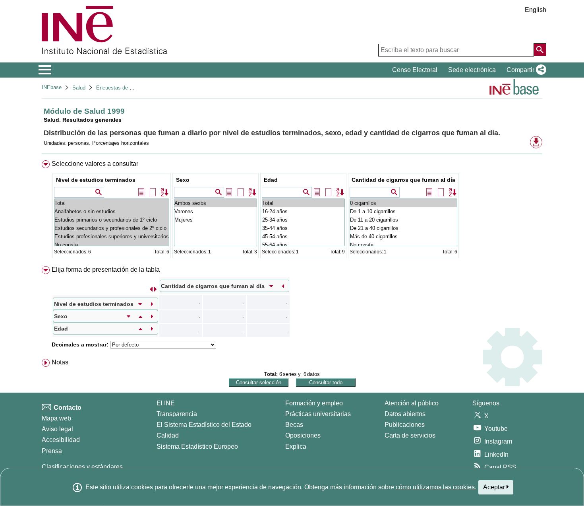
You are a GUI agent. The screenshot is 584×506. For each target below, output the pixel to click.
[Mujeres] (215, 220)
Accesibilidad (61, 439)
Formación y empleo (314, 403)
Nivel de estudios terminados (95, 180)
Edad (271, 180)
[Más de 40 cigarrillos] (403, 236)
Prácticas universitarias (318, 414)
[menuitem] (292, 211)
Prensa (52, 451)
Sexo (183, 180)
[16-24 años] (303, 211)
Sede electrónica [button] (472, 69)
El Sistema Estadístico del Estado (204, 424)
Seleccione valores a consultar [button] (95, 163)
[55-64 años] (303, 245)
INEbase (52, 87)
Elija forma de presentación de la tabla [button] (106, 269)
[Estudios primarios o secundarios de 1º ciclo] (111, 220)
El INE (166, 403)
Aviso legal (57, 429)
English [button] (535, 9)
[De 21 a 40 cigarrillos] (403, 228)
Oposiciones (303, 435)
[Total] (111, 203)
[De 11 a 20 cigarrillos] (403, 220)
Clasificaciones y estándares (82, 466)
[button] (524, 70)
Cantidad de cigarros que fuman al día (403, 180)
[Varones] (215, 211)
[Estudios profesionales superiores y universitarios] (111, 236)
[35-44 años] (303, 228)
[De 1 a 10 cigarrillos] (403, 211)
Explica (295, 446)
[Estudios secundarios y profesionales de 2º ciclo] (111, 228)
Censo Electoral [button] (414, 69)
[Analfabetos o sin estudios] (111, 211)
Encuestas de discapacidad (128, 88)
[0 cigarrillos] (403, 203)
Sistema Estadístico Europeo (197, 446)
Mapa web (56, 418)
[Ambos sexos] (215, 203)
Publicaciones (405, 424)
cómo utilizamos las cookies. (436, 487)
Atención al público (412, 403)
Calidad (168, 435)
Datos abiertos (405, 414)
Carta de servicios (410, 435)
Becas (294, 424)
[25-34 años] (303, 220)
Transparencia (177, 414)
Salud (78, 88)
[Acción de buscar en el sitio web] (540, 49)
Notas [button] (60, 362)
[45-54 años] (303, 236)
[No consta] (111, 245)
